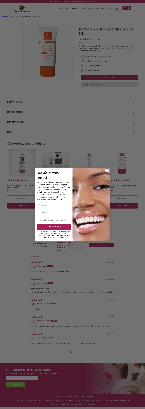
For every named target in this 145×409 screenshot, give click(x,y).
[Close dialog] (107, 170)
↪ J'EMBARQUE (53, 226)
